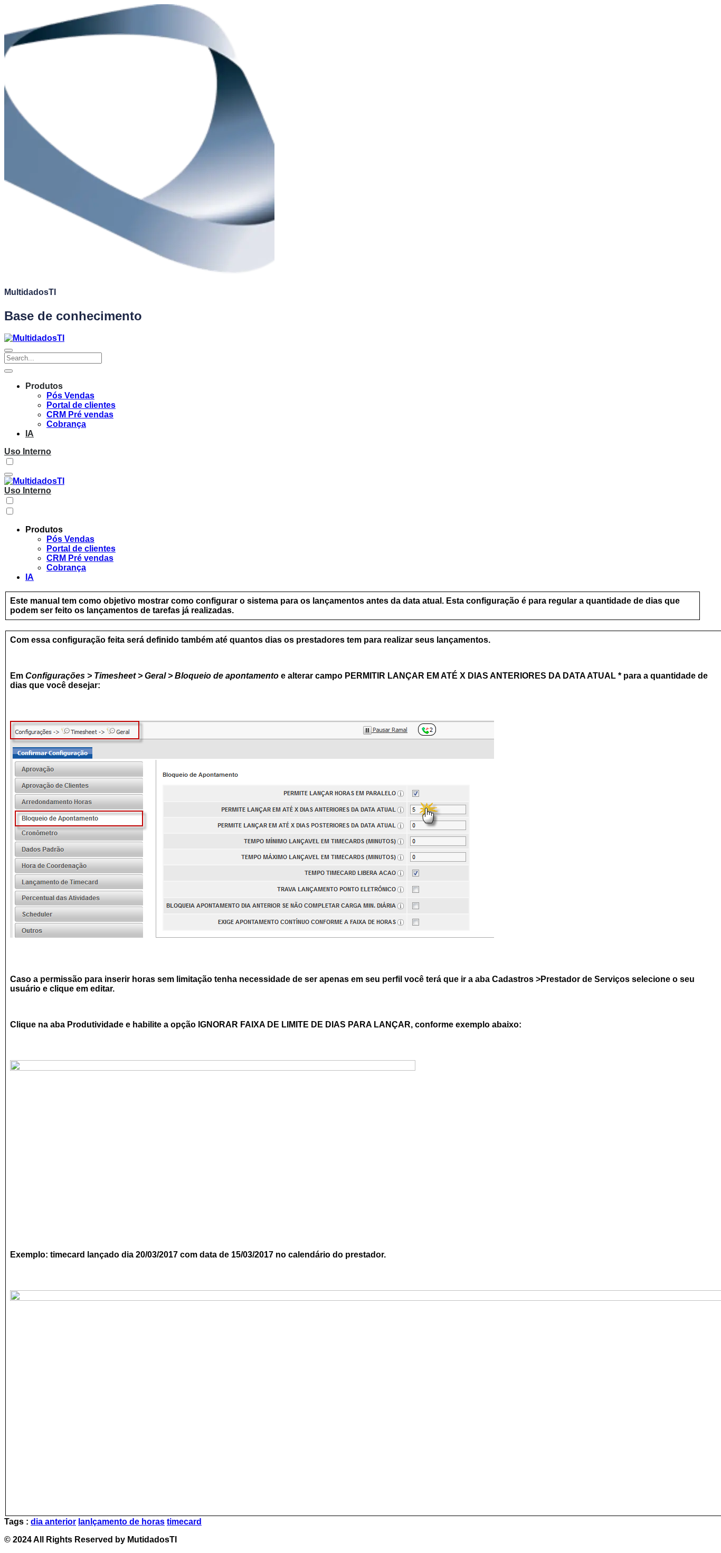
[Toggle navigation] (8, 350)
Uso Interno (27, 451)
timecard (184, 1521)
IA (29, 433)
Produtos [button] (44, 386)
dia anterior (53, 1521)
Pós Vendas (70, 395)
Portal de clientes (81, 405)
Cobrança (66, 424)
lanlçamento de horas (121, 1521)
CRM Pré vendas (79, 414)
